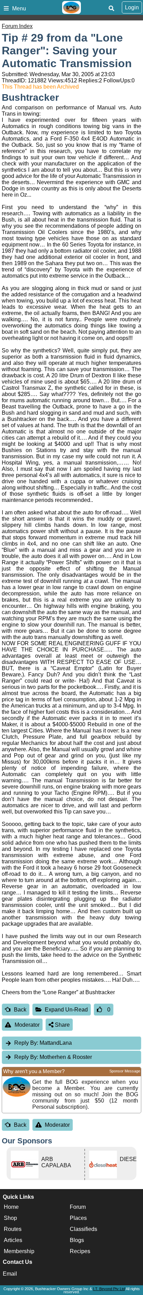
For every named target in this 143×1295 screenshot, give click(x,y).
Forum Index (17, 26)
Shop (10, 1218)
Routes (13, 1229)
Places (78, 1218)
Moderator (27, 1025)
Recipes (80, 1251)
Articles (13, 1240)
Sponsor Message (124, 1071)
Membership (19, 1251)
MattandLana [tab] (43, 1043)
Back (20, 1010)
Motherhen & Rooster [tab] (53, 1057)
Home (11, 1207)
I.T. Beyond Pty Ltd (109, 1289)
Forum (78, 1207)
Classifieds (83, 1229)
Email (10, 1274)
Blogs (77, 1240)
